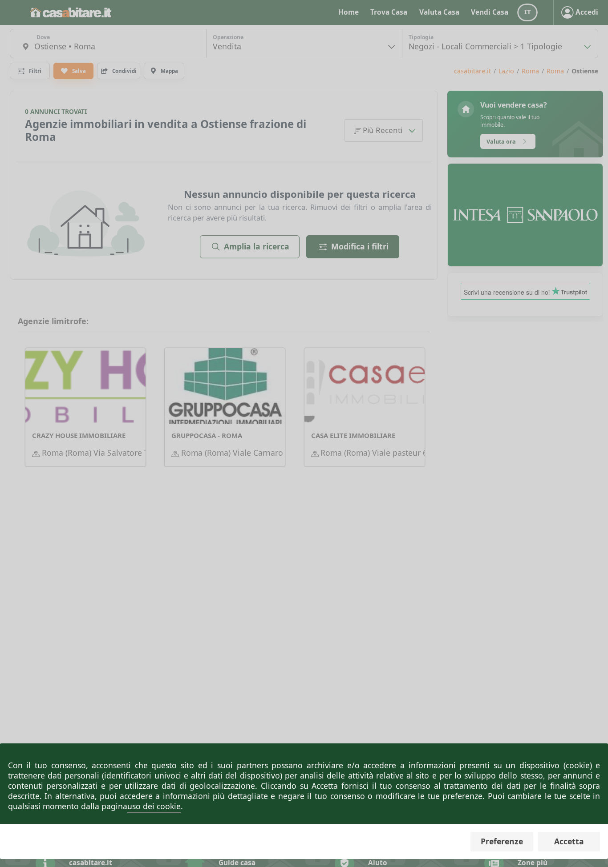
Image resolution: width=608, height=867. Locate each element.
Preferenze (502, 841)
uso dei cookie (154, 806)
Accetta (569, 841)
